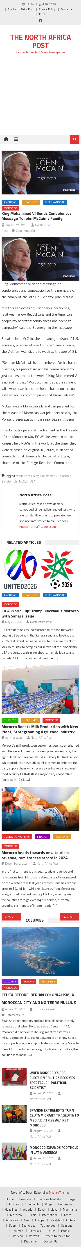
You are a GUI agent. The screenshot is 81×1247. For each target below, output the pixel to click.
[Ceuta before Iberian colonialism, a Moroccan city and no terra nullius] (40, 951)
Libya (54, 1209)
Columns (35, 920)
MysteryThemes (59, 1192)
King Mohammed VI (45, 475)
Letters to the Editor (57, 1236)
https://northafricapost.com (37, 526)
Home (10, 1199)
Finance (42, 837)
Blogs (49, 1204)
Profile (65, 1230)
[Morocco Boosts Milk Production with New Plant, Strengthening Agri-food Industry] (40, 689)
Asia (26, 1220)
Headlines (31, 202)
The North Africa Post (20, 9)
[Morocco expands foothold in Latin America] (14, 1151)
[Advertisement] (40, 97)
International (55, 202)
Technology (47, 1225)
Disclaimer (67, 9)
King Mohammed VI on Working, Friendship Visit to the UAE (71, 917)
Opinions (66, 1225)
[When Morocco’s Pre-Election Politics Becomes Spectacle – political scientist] (14, 1077)
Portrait (34, 1236)
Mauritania (70, 1209)
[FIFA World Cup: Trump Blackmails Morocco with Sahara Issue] (40, 569)
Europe (29, 981)
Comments (65, 1204)
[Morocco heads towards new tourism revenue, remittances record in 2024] (40, 809)
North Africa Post (35, 495)
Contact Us (40, 14)
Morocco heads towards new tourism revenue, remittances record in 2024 (35, 855)
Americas (10, 202)
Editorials (35, 1230)
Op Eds (51, 1230)
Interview (17, 1236)
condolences (24, 475)
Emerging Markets (17, 837)
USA (32, 481)
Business (10, 720)
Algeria (27, 1209)
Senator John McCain (15, 481)
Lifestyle (55, 1220)
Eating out (28, 1225)
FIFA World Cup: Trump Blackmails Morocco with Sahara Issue (40, 613)
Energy (70, 1199)
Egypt (41, 1209)
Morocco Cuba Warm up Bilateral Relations (14, 917)
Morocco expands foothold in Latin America (54, 1150)
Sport (12, 1225)
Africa (67, 1215)
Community (32, 1204)
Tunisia (31, 1215)
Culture (70, 1220)
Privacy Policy (47, 9)
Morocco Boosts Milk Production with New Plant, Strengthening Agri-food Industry (40, 729)
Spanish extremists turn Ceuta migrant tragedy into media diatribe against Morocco (54, 1118)
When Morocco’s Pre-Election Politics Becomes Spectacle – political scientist (52, 1080)
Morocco (10, 208)
